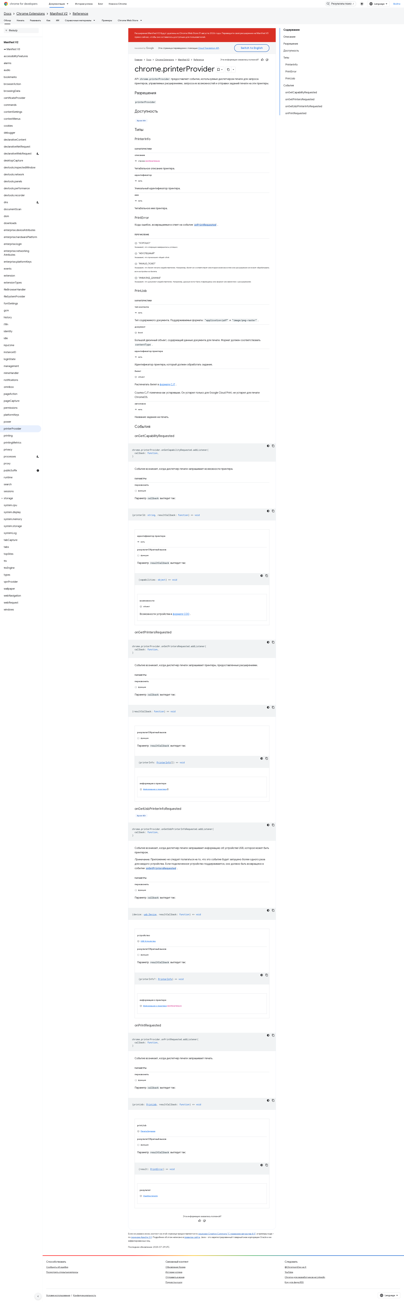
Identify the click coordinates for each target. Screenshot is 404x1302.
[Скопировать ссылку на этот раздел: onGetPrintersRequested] (174, 632)
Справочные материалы (78, 20)
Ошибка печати (150, 1196)
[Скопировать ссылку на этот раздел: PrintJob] (150, 291)
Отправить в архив (175, 1277)
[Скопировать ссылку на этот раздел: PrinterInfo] (153, 139)
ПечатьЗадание (148, 1131)
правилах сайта (192, 1237)
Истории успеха (83, 3)
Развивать (35, 20)
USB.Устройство (148, 941)
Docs (7, 14)
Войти (396, 3)
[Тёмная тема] (268, 445)
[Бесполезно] (267, 59)
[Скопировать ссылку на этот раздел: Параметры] (150, 478)
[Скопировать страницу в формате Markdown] (228, 69)
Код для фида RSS (294, 1282)
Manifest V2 (59, 14)
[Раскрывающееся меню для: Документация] (68, 4)
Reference (80, 14)
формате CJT (167, 384)
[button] (20, 498)
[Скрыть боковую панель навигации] (38, 1296)
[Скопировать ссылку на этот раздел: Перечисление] (153, 234)
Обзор (7, 20)
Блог (100, 3)
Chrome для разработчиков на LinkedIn (305, 1277)
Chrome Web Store (128, 20)
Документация (57, 3)
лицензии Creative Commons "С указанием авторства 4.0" (227, 1233)
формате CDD (181, 614)
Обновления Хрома (175, 1267)
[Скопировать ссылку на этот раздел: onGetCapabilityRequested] (177, 436)
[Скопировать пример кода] (273, 445)
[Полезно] (262, 59)
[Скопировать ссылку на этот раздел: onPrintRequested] (164, 1025)
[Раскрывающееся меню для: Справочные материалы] (95, 20)
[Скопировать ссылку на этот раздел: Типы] (146, 130)
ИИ (57, 20)
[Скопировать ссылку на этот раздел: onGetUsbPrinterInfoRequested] (184, 809)
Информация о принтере (155, 789)
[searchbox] (21, 30)
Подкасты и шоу (174, 1282)
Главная (138, 59)
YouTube (289, 1272)
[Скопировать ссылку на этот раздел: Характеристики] (155, 148)
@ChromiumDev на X (295, 1267)
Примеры (107, 20)
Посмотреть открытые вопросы (62, 1272)
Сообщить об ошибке (57, 1267)
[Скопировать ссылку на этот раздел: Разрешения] (159, 93)
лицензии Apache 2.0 (141, 1237)
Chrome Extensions (30, 14)
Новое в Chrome (118, 3)
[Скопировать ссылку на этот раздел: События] (153, 427)
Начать (20, 20)
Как (48, 20)
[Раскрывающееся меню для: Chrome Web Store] (142, 20)
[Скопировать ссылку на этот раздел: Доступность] (161, 112)
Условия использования (58, 1295)
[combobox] (340, 4)
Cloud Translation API (208, 48)
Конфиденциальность (84, 1295)
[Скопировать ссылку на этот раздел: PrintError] (152, 218)
